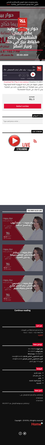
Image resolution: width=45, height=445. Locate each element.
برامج (39, 378)
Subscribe (30, 78)
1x (23, 75)
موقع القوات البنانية (35, 380)
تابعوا (8, 4)
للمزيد (40, 335)
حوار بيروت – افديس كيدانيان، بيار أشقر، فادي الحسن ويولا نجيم (22, 285)
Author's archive (22, 106)
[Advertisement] (22, 177)
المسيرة (38, 383)
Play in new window (21, 81)
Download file (9, 81)
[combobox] (22, 121)
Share (23, 78)
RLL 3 (31, 99)
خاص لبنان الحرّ (37, 375)
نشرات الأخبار (37, 373)
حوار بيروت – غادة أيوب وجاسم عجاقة (22, 224)
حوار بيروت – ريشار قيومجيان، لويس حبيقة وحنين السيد (22, 254)
